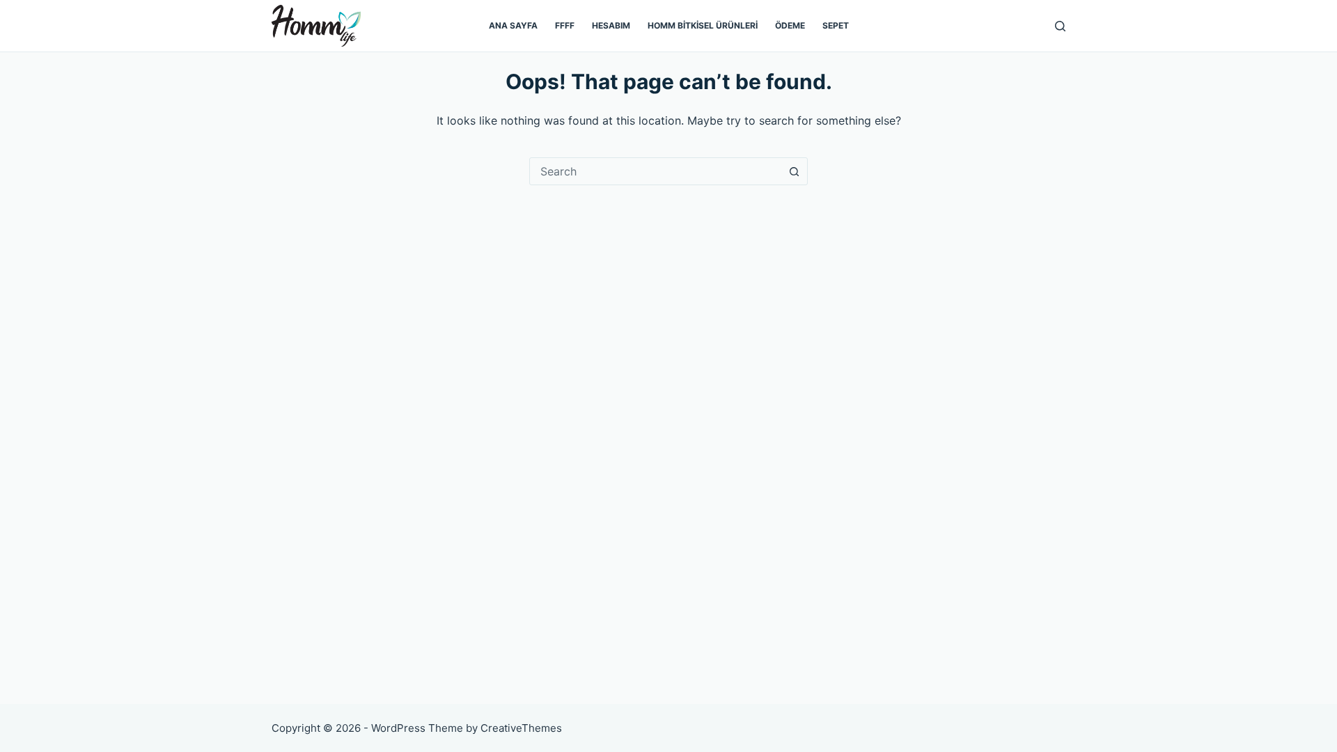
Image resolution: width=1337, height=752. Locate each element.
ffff (564, 25)
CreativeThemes (521, 728)
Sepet (835, 25)
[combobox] (655, 171)
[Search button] (794, 171)
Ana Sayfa (513, 25)
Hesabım (611, 25)
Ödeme (790, 25)
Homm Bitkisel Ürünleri (703, 25)
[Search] (1060, 26)
